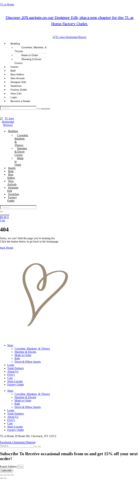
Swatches (13, 194)
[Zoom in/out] (1, 475)
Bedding (13, 131)
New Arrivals (11, 183)
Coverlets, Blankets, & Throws (30, 49)
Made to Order (19, 161)
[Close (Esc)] (12, 475)
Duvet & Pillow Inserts (27, 361)
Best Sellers (11, 176)
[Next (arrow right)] (5, 478)
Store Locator (15, 381)
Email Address (8, 466)
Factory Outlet (12, 199)
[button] (73, 44)
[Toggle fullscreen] (5, 475)
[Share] (8, 475)
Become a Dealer (20, 101)
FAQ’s (11, 374)
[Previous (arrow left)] (1, 478)
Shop (10, 345)
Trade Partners (15, 368)
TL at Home (7, 4)
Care (10, 378)
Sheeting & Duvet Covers (27, 61)
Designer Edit (12, 189)
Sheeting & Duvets (25, 351)
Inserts (12, 168)
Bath (11, 171)
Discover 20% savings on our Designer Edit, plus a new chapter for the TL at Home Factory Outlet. (70, 21)
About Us (12, 371)
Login (10, 364)
